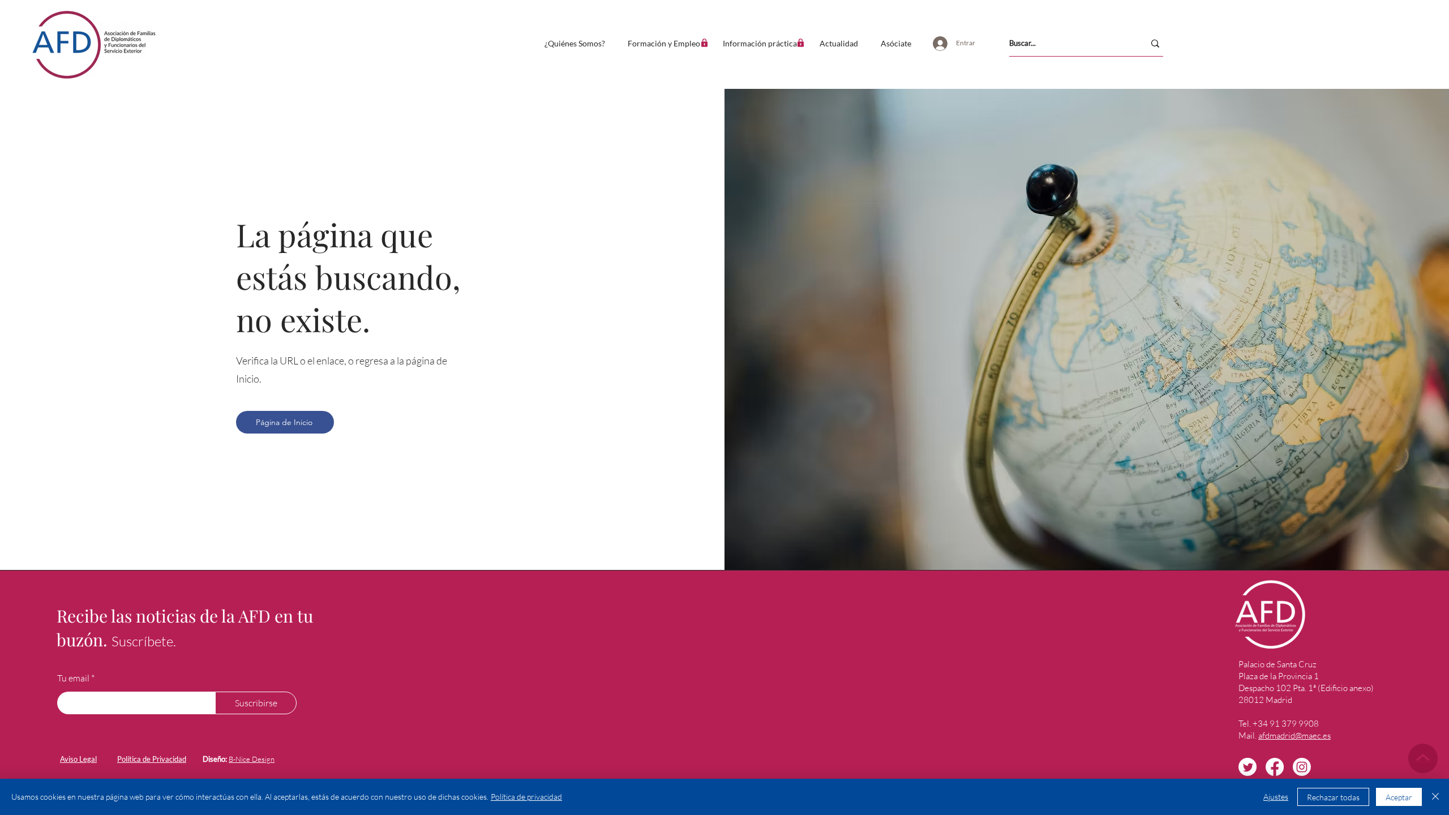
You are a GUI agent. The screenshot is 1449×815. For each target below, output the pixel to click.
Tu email (73, 678)
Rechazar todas (1333, 797)
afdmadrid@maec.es (1294, 735)
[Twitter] (1247, 767)
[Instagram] (1302, 767)
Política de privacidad (526, 796)
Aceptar (1399, 797)
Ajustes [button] (1275, 796)
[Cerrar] (1435, 797)
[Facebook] (1275, 767)
